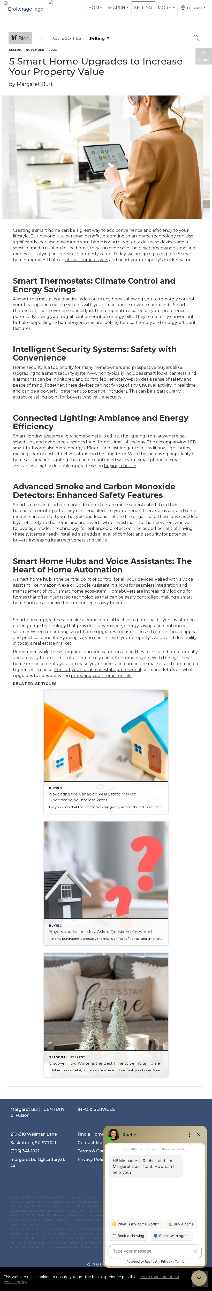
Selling (143, 7)
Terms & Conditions (98, 1151)
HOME (95, 7)
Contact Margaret (96, 1142)
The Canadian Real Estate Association (93, 1220)
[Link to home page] (26, 7)
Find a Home (91, 1134)
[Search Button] (196, 38)
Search (119, 10)
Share (203, 60)
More (167, 10)
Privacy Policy (92, 1159)
